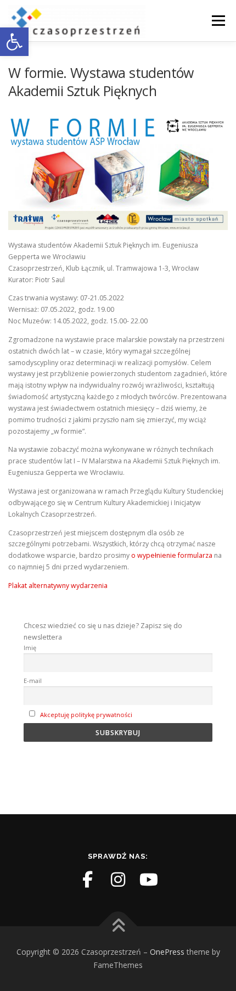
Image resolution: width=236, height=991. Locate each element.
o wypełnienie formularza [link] (171, 555)
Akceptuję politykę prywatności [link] (86, 714)
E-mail (33, 680)
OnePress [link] (167, 952)
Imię (30, 647)
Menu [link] (218, 20)
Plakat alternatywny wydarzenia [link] (58, 585)
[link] (14, 41)
